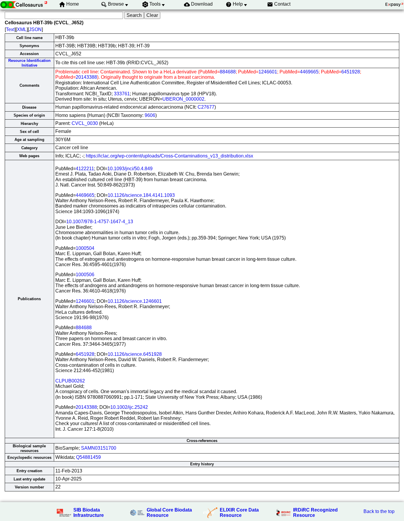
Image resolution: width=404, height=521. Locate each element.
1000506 (85, 274)
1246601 (267, 71)
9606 (150, 115)
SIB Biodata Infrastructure (88, 512)
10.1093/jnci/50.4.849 (130, 168)
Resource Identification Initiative (29, 62)
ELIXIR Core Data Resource (239, 512)
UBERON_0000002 (183, 99)
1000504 (85, 248)
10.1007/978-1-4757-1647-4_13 (99, 221)
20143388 (86, 77)
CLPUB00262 (70, 380)
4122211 (85, 168)
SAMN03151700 (98, 448)
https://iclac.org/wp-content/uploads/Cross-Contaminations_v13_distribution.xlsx (169, 155)
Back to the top (379, 511)
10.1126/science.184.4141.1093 (141, 195)
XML (22, 29)
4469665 (309, 71)
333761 (122, 93)
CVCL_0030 (85, 123)
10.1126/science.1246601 (135, 301)
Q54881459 (88, 457)
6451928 (350, 71)
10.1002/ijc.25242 (129, 407)
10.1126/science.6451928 (135, 354)
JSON (35, 29)
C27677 (206, 107)
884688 (228, 71)
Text (10, 29)
